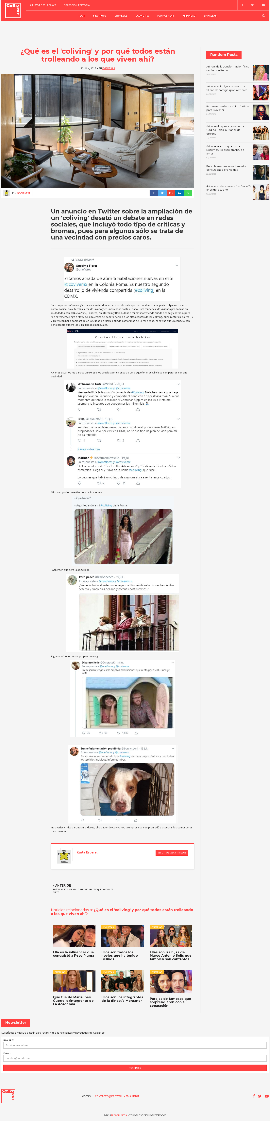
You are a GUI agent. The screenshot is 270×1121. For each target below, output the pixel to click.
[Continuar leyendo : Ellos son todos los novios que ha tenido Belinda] (122, 936)
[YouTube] (263, 5)
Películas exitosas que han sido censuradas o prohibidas (226, 170)
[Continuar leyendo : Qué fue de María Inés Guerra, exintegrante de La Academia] (74, 981)
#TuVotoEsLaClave (43, 5)
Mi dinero (189, 15)
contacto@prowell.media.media (117, 1096)
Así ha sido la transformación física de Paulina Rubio (227, 70)
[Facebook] (242, 5)
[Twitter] (252, 5)
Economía (142, 15)
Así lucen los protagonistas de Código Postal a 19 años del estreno (225, 132)
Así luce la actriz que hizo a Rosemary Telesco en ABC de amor (225, 152)
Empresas (121, 15)
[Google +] (171, 193)
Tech (81, 15)
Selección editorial (77, 5)
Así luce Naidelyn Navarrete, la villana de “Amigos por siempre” (226, 90)
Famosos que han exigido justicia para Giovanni (227, 110)
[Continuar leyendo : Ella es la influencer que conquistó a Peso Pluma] (74, 936)
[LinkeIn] (179, 193)
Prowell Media (119, 1115)
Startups (99, 15)
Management (165, 15)
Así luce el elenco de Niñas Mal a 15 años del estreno (228, 189)
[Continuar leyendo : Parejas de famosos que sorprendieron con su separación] (171, 981)
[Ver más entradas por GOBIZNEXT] (64, 857)
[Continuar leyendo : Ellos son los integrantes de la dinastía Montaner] (122, 981)
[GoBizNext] (13, 10)
